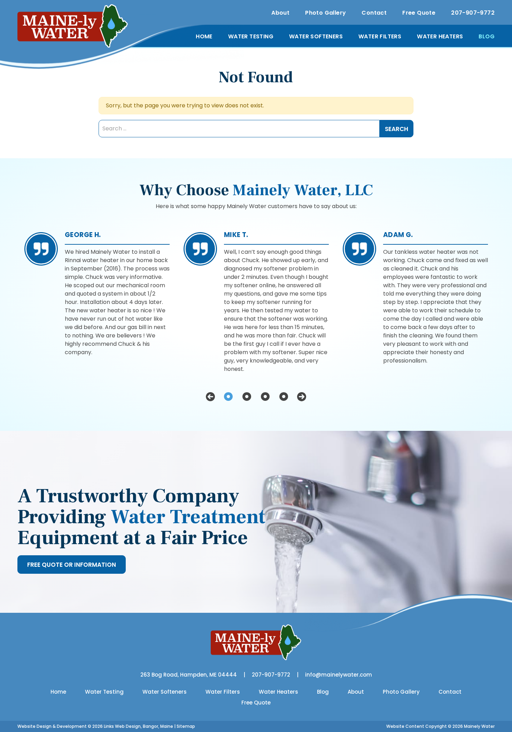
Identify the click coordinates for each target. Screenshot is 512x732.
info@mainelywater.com (338, 674)
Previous (210, 396)
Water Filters (379, 36)
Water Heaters (440, 36)
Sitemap (186, 726)
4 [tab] (284, 396)
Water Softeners (316, 36)
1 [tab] (228, 396)
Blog (487, 36)
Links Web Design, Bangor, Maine (139, 726)
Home (204, 36)
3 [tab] (265, 396)
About (280, 13)
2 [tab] (247, 396)
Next (301, 396)
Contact (374, 13)
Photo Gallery (325, 13)
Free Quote (418, 13)
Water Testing (250, 36)
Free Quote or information (71, 565)
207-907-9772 (473, 13)
